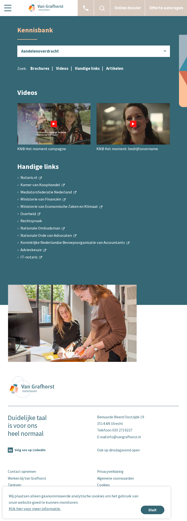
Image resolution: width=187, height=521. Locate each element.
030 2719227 (122, 430)
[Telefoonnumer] (86, 8)
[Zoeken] (102, 8)
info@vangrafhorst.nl (124, 437)
